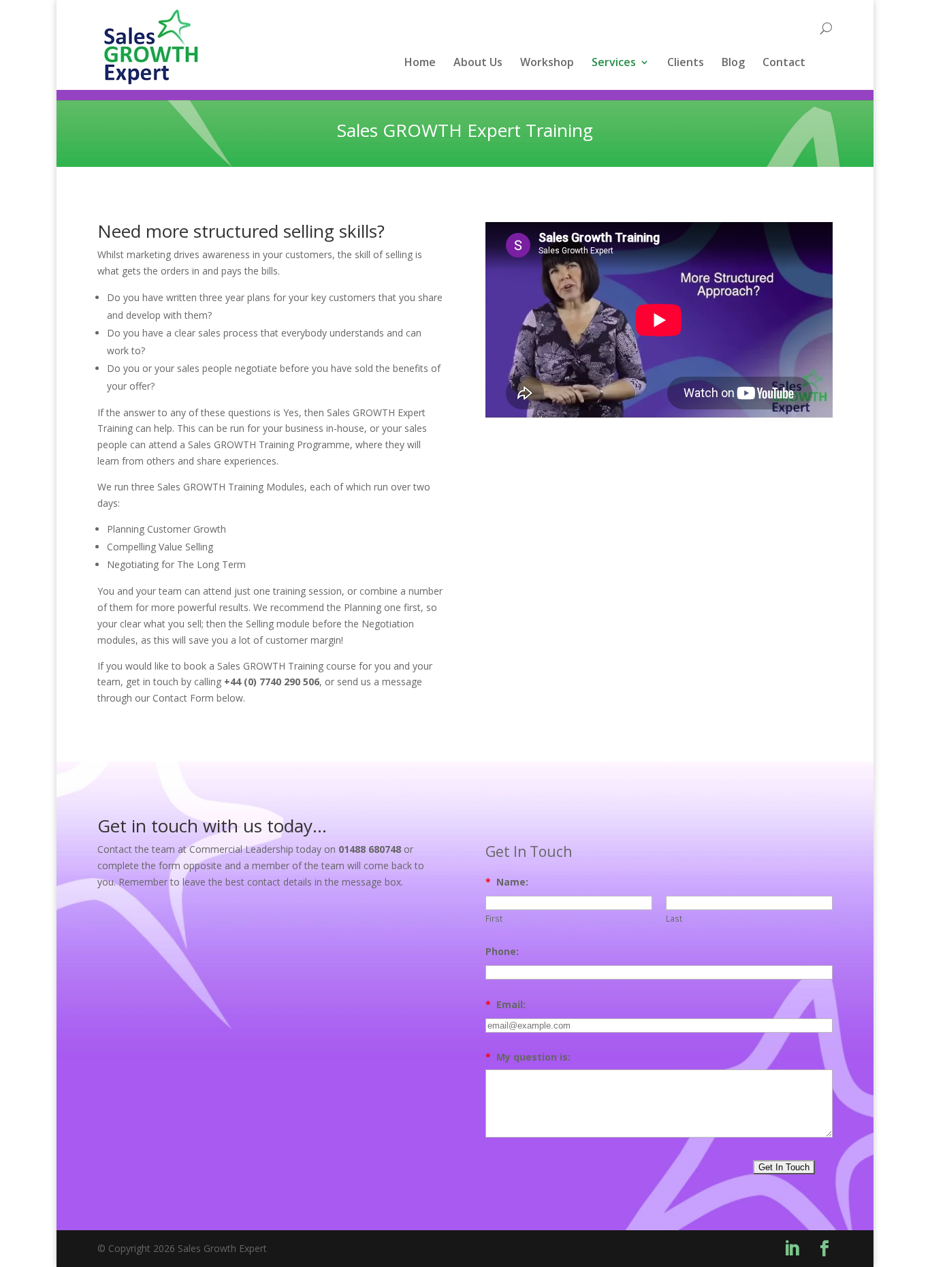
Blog (733, 63)
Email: (505, 1004)
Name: (506, 881)
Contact (784, 63)
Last (674, 918)
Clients (685, 63)
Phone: (502, 951)
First (493, 918)
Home (420, 63)
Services (614, 63)
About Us (477, 63)
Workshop (547, 63)
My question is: (528, 1056)
